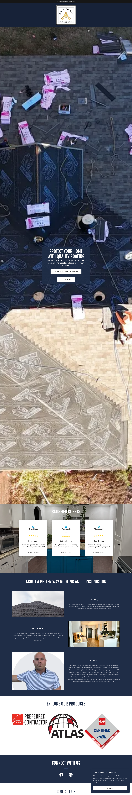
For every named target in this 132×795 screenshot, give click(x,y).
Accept (110, 788)
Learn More (66, 279)
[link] (66, 15)
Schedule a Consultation (66, 272)
